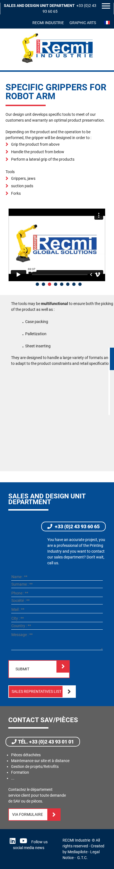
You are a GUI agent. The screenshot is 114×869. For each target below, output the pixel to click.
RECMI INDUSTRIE (48, 22)
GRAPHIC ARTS (82, 22)
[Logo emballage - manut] (57, 63)
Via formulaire (27, 814)
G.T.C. (82, 857)
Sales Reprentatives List (36, 691)
